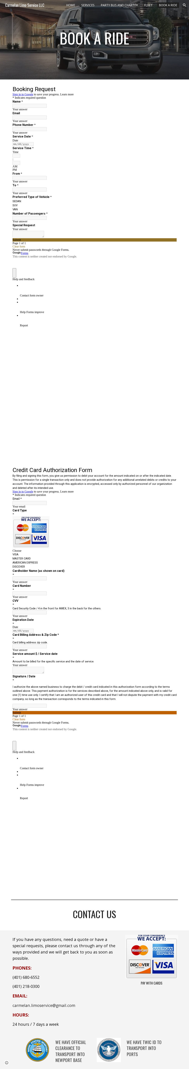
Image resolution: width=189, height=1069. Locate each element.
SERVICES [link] (87, 5)
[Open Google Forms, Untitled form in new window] (171, 89)
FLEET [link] (148, 5)
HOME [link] (70, 5)
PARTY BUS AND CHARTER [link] (119, 5)
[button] (184, 5)
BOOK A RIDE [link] (168, 5)
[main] (94, 40)
